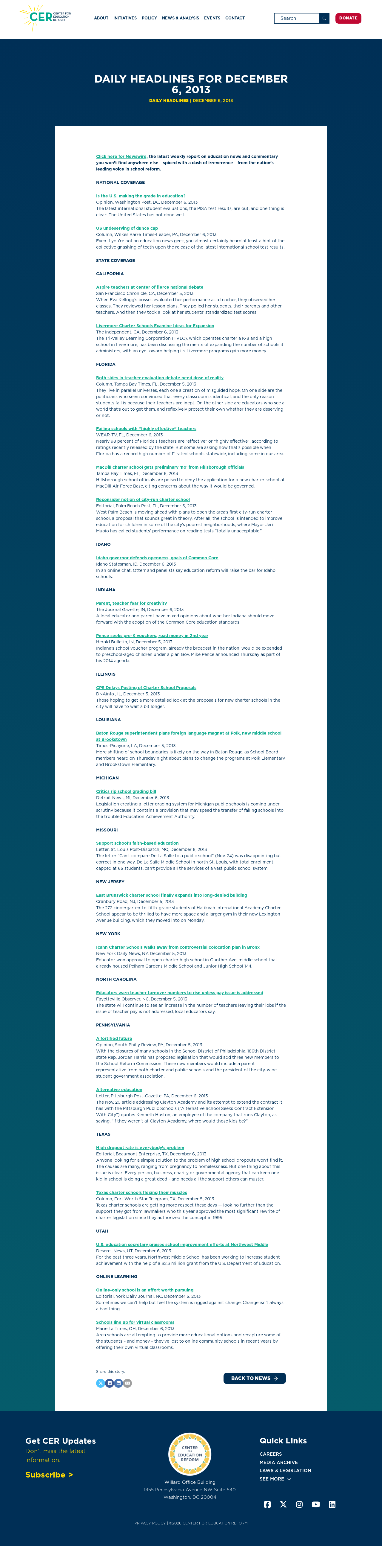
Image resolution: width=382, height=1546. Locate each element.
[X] (100, 1383)
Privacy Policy (150, 1523)
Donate (348, 18)
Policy (149, 18)
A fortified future (114, 1038)
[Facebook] (109, 1383)
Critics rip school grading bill (126, 791)
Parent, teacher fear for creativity (131, 603)
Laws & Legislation (285, 1470)
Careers (271, 1454)
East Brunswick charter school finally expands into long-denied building (171, 895)
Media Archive (279, 1462)
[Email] (127, 1383)
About (101, 18)
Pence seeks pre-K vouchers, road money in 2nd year (152, 635)
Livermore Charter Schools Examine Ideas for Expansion (155, 325)
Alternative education (119, 1089)
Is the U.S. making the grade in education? (141, 196)
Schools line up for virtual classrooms (135, 1322)
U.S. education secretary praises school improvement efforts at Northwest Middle (182, 1244)
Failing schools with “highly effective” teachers (146, 428)
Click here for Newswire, (122, 156)
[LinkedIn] (118, 1383)
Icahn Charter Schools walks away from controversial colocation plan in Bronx (178, 947)
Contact (235, 18)
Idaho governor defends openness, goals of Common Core (157, 557)
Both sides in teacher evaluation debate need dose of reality (160, 377)
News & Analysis (180, 18)
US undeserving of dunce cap (127, 228)
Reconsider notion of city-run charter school (143, 499)
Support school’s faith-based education (137, 843)
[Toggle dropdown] (289, 1479)
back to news (250, 1378)
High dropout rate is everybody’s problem (140, 1147)
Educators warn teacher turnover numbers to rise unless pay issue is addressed (179, 992)
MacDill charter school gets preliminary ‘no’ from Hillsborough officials (170, 467)
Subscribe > (49, 1474)
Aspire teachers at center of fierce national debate (150, 287)
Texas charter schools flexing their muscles (141, 1192)
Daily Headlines (169, 100)
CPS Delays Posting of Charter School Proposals (146, 687)
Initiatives (125, 18)
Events (212, 18)
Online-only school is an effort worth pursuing (144, 1290)
